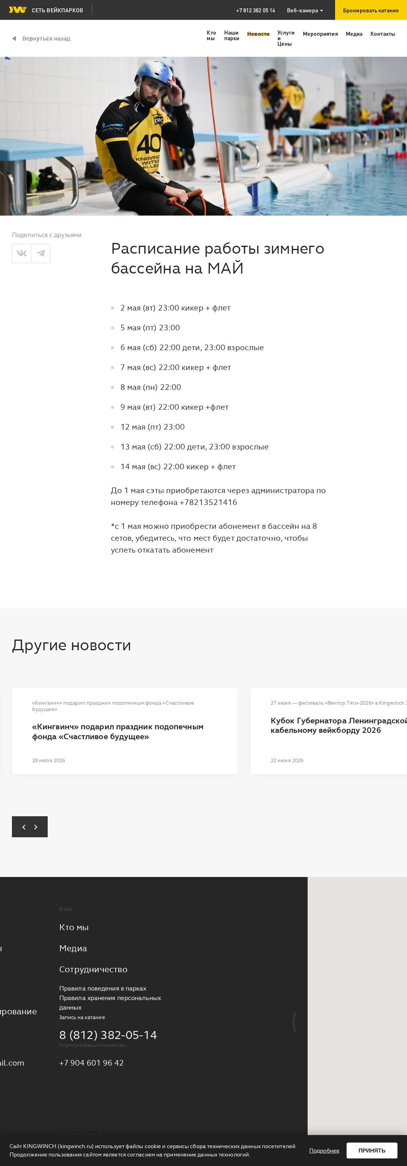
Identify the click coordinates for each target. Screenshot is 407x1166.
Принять (372, 1150)
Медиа (73, 948)
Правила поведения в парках (103, 988)
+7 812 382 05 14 (255, 9)
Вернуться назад (46, 38)
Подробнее (324, 1150)
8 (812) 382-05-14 (108, 1035)
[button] (21, 826)
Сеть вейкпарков (57, 9)
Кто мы (74, 927)
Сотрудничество (93, 969)
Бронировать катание (371, 9)
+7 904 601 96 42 (91, 1063)
